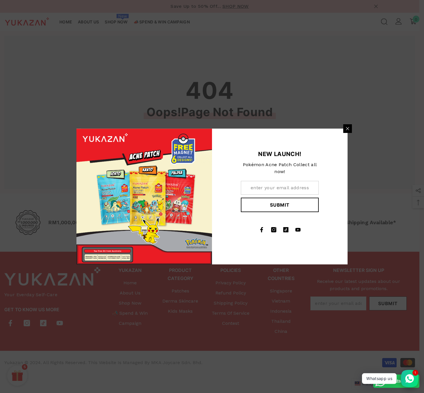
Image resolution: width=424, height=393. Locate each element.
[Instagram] (274, 230)
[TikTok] (286, 230)
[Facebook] (262, 230)
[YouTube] (298, 230)
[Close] (347, 128)
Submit (280, 205)
